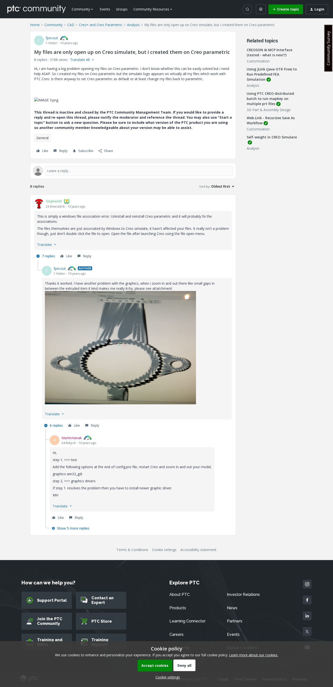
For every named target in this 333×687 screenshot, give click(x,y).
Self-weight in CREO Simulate (272, 137)
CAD (70, 24)
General (42, 137)
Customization (258, 61)
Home (35, 24)
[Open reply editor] (133, 171)
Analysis (133, 24)
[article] (133, 229)
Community (53, 24)
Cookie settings (164, 549)
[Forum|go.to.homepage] (36, 9)
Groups (121, 9)
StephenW (54, 201)
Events (105, 9)
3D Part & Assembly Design (269, 109)
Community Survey (328, 48)
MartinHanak (71, 437)
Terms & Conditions (132, 549)
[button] (285, 9)
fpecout (52, 38)
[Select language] (261, 9)
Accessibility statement (198, 549)
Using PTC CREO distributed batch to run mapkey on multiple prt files (270, 98)
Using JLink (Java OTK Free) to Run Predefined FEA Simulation (272, 74)
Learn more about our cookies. (253, 655)
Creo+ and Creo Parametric (100, 24)
